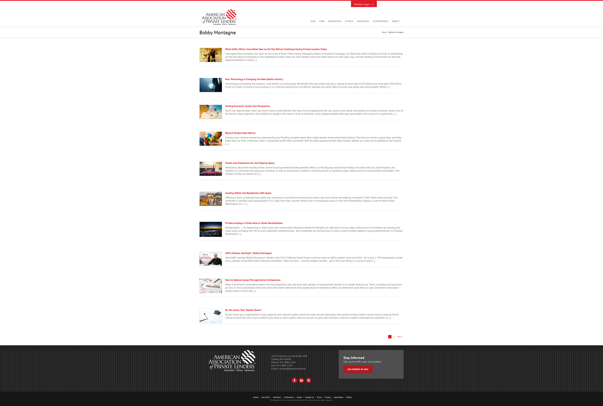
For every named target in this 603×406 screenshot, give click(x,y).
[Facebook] (294, 380)
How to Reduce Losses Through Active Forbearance (252, 279)
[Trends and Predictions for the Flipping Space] (210, 169)
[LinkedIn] (301, 380)
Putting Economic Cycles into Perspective (247, 106)
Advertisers (338, 397)
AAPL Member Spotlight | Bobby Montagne (248, 253)
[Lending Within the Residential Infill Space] (210, 199)
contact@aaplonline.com (292, 368)
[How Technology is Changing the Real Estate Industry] (210, 85)
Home (255, 397)
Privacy (328, 397)
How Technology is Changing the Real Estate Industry (254, 79)
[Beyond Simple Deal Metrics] (210, 139)
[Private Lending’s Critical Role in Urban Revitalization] (210, 229)
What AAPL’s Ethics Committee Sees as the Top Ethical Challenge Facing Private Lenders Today (276, 49)
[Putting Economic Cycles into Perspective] (210, 112)
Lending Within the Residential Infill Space (248, 193)
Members (277, 397)
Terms (319, 397)
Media (348, 397)
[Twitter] (308, 380)
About (299, 397)
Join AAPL (265, 397)
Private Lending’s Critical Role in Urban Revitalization (254, 223)
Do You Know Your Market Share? (243, 309)
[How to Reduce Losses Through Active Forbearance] (210, 286)
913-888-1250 (288, 362)
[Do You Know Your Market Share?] (210, 316)
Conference (289, 397)
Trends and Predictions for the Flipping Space (249, 162)
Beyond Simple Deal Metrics (240, 132)
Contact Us (309, 397)
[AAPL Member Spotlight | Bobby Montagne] (210, 259)
